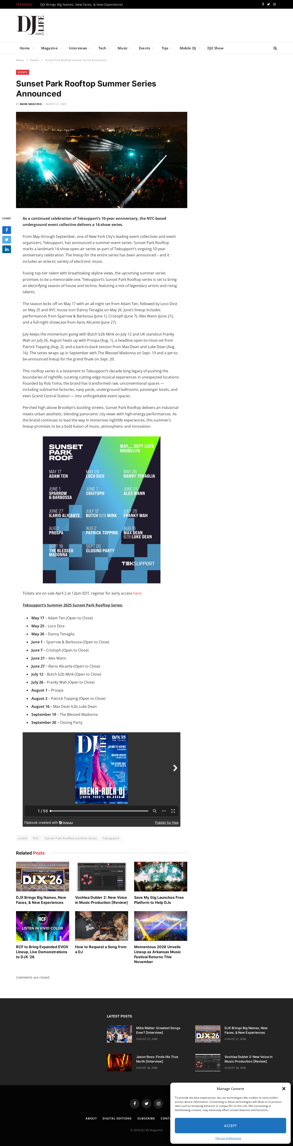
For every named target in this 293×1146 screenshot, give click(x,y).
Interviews (78, 48)
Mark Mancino (31, 104)
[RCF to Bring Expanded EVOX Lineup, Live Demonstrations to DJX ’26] (42, 926)
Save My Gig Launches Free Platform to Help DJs (159, 900)
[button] (284, 1088)
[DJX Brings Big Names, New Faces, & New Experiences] (42, 877)
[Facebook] (6, 230)
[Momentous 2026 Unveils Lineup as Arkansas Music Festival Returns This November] (160, 926)
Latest (22, 838)
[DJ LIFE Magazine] (30, 25)
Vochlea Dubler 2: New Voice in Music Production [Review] (101, 900)
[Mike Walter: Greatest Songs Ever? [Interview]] (119, 1034)
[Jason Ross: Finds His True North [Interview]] (119, 1062)
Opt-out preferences (228, 1138)
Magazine (49, 48)
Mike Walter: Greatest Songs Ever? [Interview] (158, 1030)
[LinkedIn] (6, 249)
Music (123, 48)
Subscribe (146, 1118)
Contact (168, 1118)
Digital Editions (117, 1118)
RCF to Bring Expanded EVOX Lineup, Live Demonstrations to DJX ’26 (42, 952)
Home (25, 48)
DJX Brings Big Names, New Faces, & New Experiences (81, 5)
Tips (165, 48)
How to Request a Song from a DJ (101, 949)
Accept (230, 1125)
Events (144, 48)
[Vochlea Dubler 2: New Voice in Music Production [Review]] (101, 877)
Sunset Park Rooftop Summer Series (71, 838)
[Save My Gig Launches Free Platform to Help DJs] (160, 877)
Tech (102, 48)
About (91, 1118)
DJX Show (215, 48)
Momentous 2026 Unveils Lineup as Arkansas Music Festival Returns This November (157, 954)
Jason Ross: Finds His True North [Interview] (157, 1059)
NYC (36, 838)
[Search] (275, 48)
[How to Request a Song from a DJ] (101, 926)
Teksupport (111, 838)
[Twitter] (6, 239)
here (137, 593)
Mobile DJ (188, 48)
